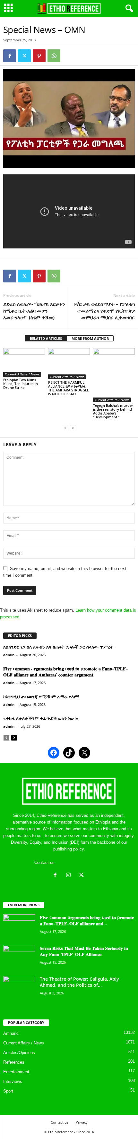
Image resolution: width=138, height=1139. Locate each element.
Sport (8, 1091)
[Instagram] (69, 875)
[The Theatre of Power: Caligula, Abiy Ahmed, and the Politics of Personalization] (19, 988)
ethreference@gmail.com (80, 862)
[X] (82, 875)
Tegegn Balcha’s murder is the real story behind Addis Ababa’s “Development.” (113, 411)
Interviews (12, 1081)
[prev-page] (65, 427)
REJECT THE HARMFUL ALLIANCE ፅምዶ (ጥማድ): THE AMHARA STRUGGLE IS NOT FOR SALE (68, 388)
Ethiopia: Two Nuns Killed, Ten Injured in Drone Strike (20, 383)
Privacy (82, 1122)
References (13, 1062)
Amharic (11, 1033)
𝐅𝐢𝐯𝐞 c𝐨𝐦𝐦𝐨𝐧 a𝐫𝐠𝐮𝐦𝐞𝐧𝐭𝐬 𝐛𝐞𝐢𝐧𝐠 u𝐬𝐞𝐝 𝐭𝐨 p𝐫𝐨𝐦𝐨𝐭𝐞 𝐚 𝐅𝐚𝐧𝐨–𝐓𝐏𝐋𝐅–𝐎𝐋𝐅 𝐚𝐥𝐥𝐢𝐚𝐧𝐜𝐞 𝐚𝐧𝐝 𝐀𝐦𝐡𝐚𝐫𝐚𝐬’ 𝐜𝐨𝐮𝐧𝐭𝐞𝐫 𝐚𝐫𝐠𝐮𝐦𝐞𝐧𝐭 (65, 672)
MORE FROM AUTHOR (90, 338)
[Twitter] (24, 55)
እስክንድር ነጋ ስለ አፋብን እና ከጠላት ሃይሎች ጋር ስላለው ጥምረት (58, 647)
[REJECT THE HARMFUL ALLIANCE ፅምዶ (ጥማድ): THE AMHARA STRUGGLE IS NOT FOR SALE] (69, 363)
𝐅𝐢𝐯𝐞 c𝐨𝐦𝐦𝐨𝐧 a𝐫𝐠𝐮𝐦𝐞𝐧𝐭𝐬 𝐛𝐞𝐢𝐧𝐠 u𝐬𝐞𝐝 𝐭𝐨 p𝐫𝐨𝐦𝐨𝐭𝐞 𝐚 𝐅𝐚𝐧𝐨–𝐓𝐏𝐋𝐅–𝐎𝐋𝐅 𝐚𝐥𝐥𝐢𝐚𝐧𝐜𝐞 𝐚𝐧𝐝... (87, 920)
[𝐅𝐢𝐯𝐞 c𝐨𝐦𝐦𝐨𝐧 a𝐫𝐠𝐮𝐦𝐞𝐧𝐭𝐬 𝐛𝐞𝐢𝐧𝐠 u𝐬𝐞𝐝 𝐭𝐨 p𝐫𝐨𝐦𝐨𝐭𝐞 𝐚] (19, 926)
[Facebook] (9, 55)
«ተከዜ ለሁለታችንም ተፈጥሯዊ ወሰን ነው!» (40, 718)
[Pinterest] (39, 55)
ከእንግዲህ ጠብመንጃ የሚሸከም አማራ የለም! (41, 696)
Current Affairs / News (22, 374)
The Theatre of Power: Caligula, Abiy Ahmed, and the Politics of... (79, 982)
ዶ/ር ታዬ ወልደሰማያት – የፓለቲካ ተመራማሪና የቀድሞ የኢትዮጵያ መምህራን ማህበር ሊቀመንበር (104, 311)
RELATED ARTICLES (46, 338)
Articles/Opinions (19, 1052)
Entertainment (16, 1071)
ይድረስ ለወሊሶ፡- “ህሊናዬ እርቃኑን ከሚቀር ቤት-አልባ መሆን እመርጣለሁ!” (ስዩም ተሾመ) (34, 311)
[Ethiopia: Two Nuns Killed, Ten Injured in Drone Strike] (24, 362)
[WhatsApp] (53, 55)
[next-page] (73, 427)
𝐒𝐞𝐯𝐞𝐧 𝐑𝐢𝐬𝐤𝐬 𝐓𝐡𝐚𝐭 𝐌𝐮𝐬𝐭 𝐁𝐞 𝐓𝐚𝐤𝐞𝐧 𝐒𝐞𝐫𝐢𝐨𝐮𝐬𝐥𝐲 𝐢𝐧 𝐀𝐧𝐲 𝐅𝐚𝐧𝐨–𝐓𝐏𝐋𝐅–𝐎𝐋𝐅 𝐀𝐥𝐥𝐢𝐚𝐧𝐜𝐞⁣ (84, 951)
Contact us (59, 1122)
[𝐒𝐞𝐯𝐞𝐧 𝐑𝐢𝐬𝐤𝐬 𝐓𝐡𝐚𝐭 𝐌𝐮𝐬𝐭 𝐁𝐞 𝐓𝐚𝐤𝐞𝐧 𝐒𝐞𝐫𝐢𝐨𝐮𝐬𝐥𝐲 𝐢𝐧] (19, 957)
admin (8, 654)
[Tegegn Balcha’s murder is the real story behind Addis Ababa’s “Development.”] (114, 375)
